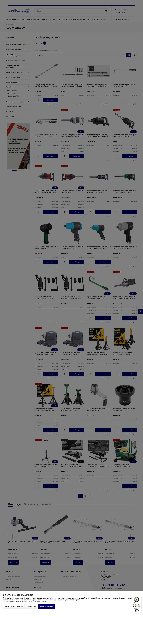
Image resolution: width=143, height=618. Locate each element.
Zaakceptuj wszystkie (46, 606)
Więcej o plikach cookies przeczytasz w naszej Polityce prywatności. (26, 601)
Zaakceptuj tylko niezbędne (14, 606)
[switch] (137, 610)
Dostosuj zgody (31, 606)
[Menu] (140, 597)
